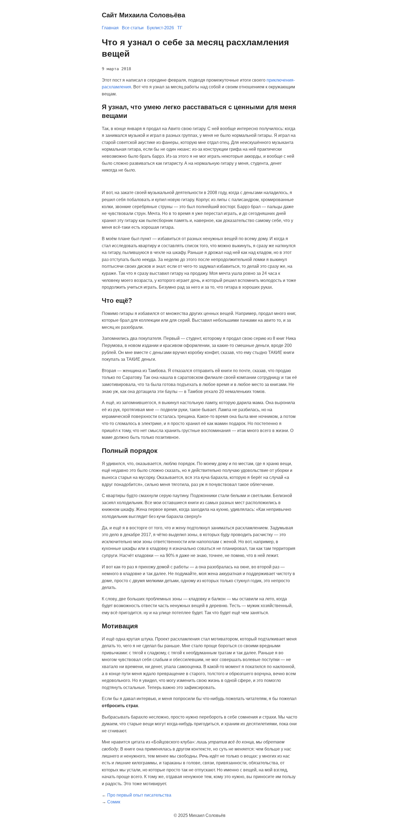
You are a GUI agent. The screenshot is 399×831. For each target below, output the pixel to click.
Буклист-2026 (160, 27)
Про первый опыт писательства (139, 795)
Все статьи (133, 27)
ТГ (179, 27)
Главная (110, 27)
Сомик (113, 802)
